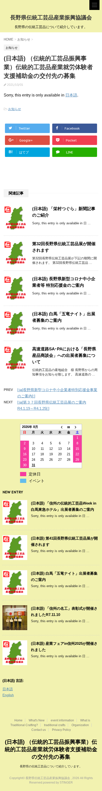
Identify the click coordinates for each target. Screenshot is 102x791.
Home (18, 720)
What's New (37, 720)
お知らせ (14, 109)
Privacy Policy (61, 730)
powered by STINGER (58, 782)
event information (62, 720)
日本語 (71, 95)
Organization (80, 725)
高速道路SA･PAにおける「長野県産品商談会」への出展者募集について (64, 355)
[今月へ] (68, 427)
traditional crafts (54, 725)
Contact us (38, 730)
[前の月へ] (59, 427)
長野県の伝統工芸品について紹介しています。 (51, 766)
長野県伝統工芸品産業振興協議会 (51, 17)
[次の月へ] (77, 427)
